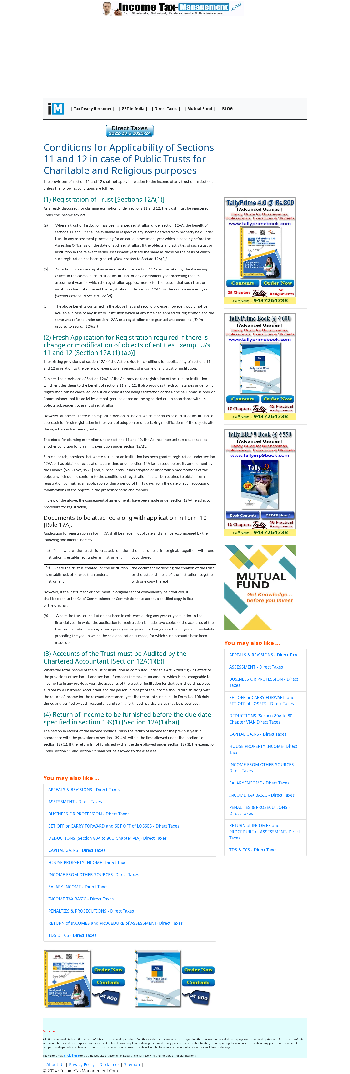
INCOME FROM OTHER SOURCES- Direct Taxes (93, 874)
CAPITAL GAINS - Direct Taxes (76, 850)
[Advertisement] (175, 53)
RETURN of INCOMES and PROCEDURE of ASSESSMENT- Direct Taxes (115, 923)
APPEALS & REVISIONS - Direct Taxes (84, 789)
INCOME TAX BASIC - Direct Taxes (81, 899)
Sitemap (132, 1064)
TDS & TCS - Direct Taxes (72, 935)
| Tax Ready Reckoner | (93, 108)
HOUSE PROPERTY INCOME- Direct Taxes (88, 862)
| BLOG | (227, 108)
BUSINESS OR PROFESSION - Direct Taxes (88, 814)
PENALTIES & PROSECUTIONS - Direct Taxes (91, 911)
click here (72, 1055)
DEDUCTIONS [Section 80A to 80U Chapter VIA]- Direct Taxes (107, 838)
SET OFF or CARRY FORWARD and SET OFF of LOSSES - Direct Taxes (113, 826)
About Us (55, 1064)
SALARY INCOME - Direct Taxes (78, 886)
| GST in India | (133, 108)
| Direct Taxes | (165, 108)
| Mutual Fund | (199, 108)
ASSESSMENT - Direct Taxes (75, 801)
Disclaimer (109, 1064)
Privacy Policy (82, 1064)
